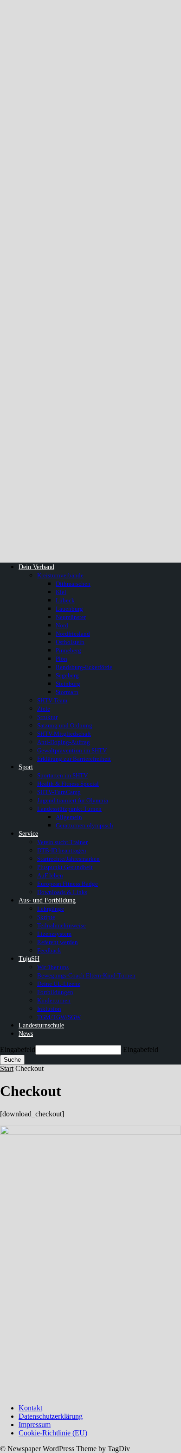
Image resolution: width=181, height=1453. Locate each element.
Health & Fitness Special (68, 783)
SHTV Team (52, 700)
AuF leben (50, 875)
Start (6, 1068)
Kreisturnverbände (60, 575)
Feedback (49, 950)
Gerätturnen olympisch (84, 825)
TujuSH (29, 958)
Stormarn (67, 692)
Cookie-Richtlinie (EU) (53, 1433)
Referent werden (57, 942)
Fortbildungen (55, 992)
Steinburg (68, 683)
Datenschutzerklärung (51, 1416)
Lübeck (65, 600)
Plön (61, 658)
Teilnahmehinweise (61, 925)
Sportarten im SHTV (62, 775)
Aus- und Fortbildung (47, 900)
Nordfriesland (73, 633)
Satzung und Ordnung (64, 725)
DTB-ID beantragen (61, 850)
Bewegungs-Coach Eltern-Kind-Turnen (86, 975)
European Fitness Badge (67, 883)
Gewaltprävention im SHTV (72, 750)
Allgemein (69, 817)
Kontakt (30, 1408)
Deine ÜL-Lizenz (58, 983)
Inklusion (49, 1008)
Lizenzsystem (54, 933)
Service (28, 833)
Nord (62, 625)
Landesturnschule (41, 1025)
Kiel (61, 592)
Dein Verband (36, 567)
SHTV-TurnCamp (59, 792)
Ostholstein (70, 642)
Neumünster (71, 617)
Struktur (47, 717)
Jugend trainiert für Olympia (72, 800)
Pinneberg (68, 650)
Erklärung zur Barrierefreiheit (74, 758)
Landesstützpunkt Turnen (69, 808)
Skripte (46, 917)
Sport (26, 767)
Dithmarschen (73, 583)
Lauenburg (69, 608)
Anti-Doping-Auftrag (63, 742)
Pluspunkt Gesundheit (65, 867)
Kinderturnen (54, 1000)
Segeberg (67, 675)
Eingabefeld (17, 1049)
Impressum (35, 1424)
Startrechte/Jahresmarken (68, 858)
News (26, 1033)
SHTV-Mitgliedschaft (64, 733)
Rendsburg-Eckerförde (84, 667)
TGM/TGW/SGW (59, 1017)
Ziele (43, 708)
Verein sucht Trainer (62, 842)
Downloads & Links (62, 892)
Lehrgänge (50, 908)
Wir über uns (53, 967)
